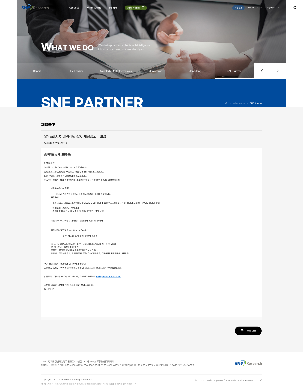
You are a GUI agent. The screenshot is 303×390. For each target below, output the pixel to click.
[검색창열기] (295, 7)
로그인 (259, 8)
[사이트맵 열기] (8, 8)
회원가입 (251, 8)
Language (270, 8)
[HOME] (226, 104)
